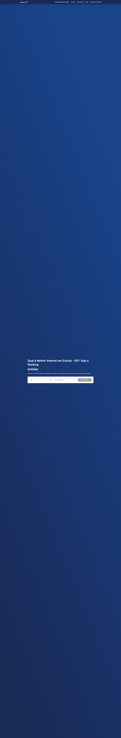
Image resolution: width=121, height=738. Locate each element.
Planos (73, 2)
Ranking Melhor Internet (62, 2)
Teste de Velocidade (95, 2)
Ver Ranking (34, 369)
